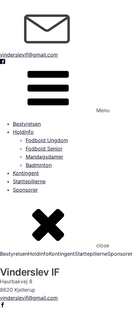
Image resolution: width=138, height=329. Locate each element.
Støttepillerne (29, 181)
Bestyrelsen (27, 124)
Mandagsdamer (44, 156)
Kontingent (26, 173)
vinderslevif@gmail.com (29, 54)
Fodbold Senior (44, 148)
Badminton (39, 165)
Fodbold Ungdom (47, 140)
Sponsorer (25, 190)
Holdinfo (23, 132)
